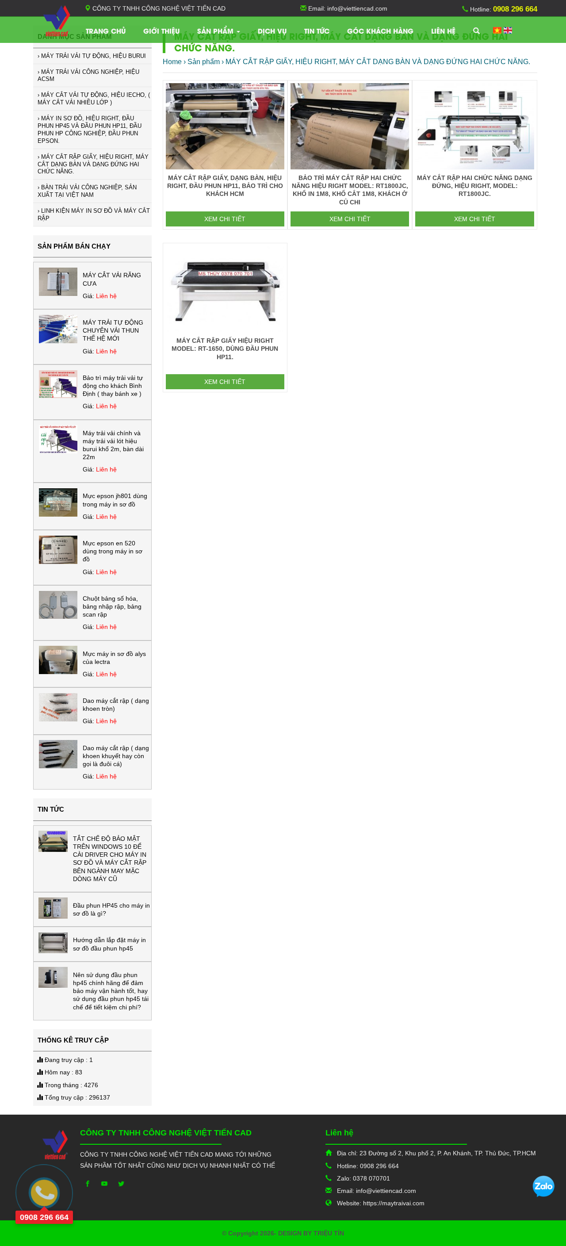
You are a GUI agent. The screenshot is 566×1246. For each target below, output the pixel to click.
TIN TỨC (316, 30)
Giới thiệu (161, 30)
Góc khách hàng (380, 30)
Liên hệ (443, 30)
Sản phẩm (216, 30)
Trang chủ (106, 30)
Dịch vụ (272, 30)
